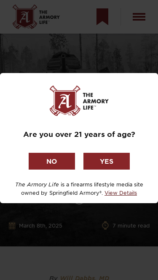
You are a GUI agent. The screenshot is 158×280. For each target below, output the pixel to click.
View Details (120, 192)
